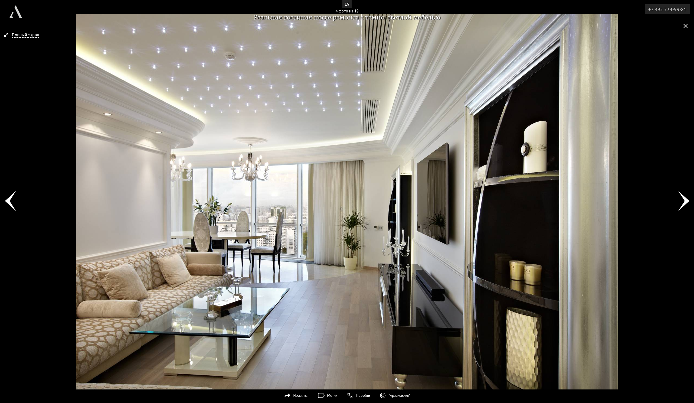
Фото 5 (683, 201)
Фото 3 (10, 201)
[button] (24, 35)
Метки (332, 395)
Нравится (301, 395)
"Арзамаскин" (399, 395)
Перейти (363, 395)
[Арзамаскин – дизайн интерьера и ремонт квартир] (15, 9)
